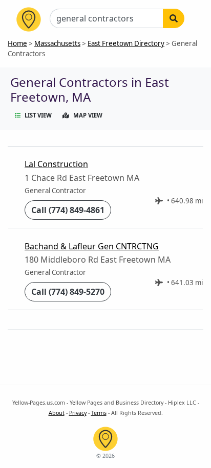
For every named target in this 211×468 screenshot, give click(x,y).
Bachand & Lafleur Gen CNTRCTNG (92, 246)
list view (38, 115)
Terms (99, 412)
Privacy (78, 412)
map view (87, 115)
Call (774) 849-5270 (67, 291)
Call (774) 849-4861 (67, 210)
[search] (173, 18)
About (57, 412)
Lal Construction (56, 164)
